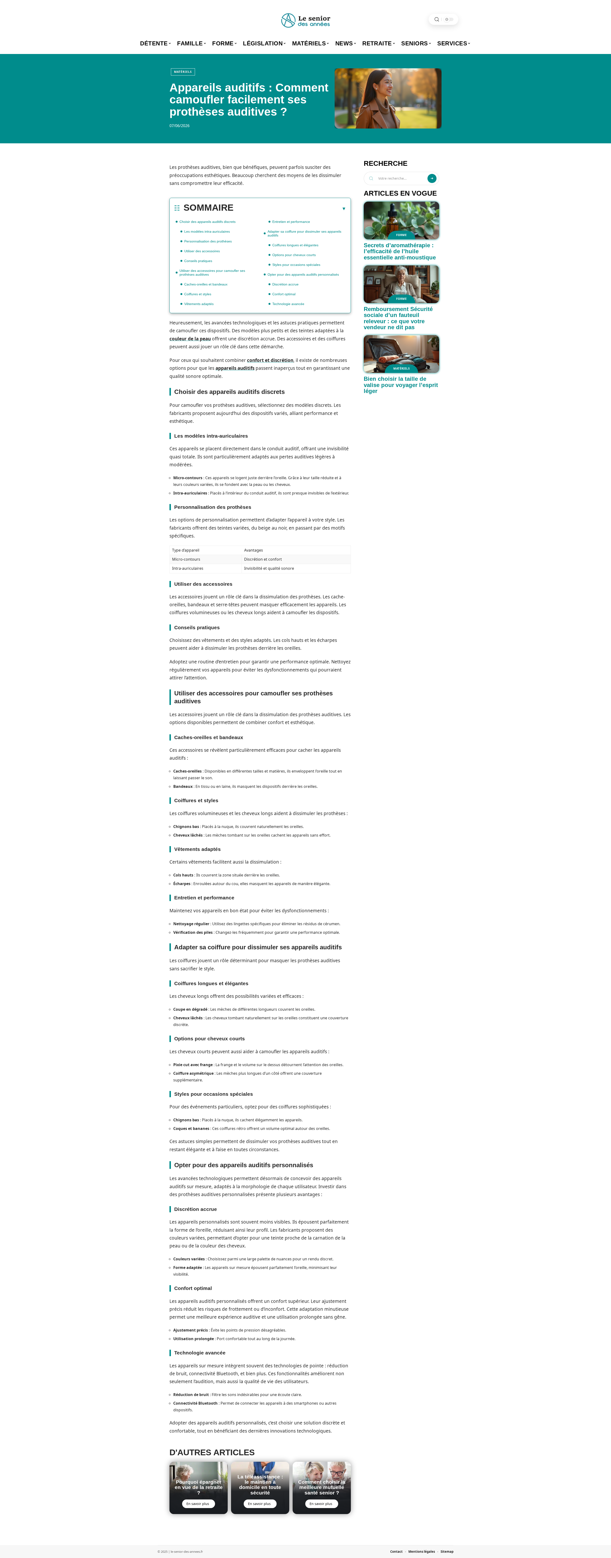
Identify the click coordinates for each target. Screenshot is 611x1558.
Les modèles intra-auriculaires (207, 231)
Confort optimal (283, 294)
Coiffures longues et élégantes (295, 245)
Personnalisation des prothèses (208, 241)
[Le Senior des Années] (305, 19)
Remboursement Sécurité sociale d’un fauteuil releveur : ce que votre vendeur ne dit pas (398, 318)
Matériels (183, 72)
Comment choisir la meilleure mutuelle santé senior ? (321, 1487)
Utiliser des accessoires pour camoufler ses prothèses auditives (212, 272)
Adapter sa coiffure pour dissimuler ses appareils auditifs (304, 233)
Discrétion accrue (285, 284)
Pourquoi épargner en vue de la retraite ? (199, 1487)
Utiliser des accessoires (202, 251)
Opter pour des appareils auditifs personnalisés (303, 274)
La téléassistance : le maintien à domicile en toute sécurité (260, 1484)
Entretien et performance (291, 222)
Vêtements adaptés (199, 304)
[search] (437, 19)
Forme (401, 235)
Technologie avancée (288, 304)
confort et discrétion (270, 360)
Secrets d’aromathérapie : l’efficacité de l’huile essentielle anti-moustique (400, 251)
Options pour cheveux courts (294, 255)
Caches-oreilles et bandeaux (205, 284)
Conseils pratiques (198, 261)
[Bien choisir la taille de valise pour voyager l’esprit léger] (401, 354)
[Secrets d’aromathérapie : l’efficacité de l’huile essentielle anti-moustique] (401, 220)
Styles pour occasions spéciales (296, 265)
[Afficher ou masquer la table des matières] (289, 208)
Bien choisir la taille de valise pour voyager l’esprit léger (401, 385)
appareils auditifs (235, 368)
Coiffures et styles (197, 294)
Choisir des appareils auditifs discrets (207, 222)
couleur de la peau (190, 339)
